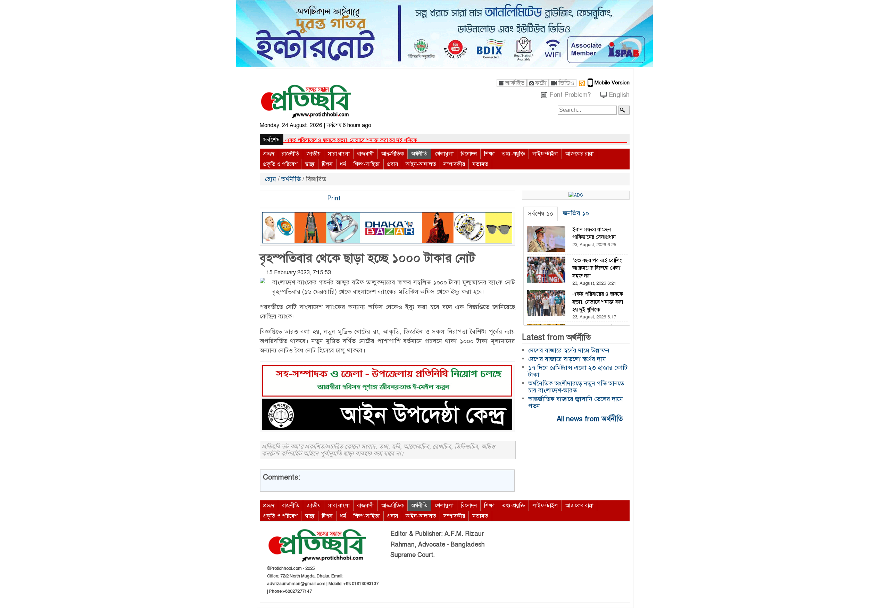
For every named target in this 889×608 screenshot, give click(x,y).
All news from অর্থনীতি (591, 419)
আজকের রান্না (579, 153)
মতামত (480, 164)
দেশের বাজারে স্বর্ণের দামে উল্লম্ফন (320, 140)
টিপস (327, 164)
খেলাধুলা (444, 153)
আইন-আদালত (421, 164)
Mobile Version (612, 83)
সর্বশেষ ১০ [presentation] (540, 213)
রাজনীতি (290, 153)
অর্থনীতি (419, 153)
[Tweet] (277, 198)
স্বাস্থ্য (310, 164)
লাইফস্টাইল (545, 153)
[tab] (540, 214)
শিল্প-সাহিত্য (367, 164)
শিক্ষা (489, 153)
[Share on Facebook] (265, 198)
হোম (271, 179)
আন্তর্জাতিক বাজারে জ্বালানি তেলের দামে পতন (575, 402)
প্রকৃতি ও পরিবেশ (280, 164)
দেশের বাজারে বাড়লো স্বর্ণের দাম (567, 359)
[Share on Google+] (289, 198)
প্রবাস (392, 164)
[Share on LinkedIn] (301, 198)
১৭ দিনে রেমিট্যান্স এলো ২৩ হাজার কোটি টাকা (578, 371)
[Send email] (313, 198)
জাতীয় (314, 153)
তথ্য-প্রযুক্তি (513, 153)
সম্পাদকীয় (454, 164)
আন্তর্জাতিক (392, 153)
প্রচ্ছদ (268, 153)
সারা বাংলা (339, 153)
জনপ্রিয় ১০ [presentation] (576, 213)
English (619, 95)
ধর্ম (343, 164)
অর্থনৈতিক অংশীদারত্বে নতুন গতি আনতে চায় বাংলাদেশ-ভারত (576, 387)
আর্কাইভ (515, 83)
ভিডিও (566, 83)
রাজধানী (365, 153)
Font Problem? (570, 95)
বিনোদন (469, 153)
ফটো (541, 83)
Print (332, 198)
